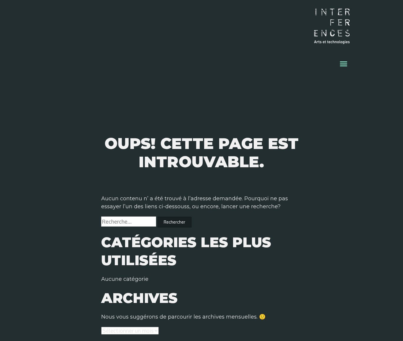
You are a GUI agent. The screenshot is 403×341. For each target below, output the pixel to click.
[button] (344, 64)
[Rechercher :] (129, 222)
